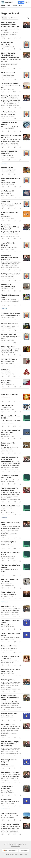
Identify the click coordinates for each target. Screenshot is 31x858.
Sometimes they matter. (8, 170)
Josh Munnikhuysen (13, 105)
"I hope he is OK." (6, 407)
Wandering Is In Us (7, 625)
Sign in (27, 2)
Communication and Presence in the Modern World (10, 697)
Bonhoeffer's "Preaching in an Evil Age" (11, 136)
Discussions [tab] (14, 18)
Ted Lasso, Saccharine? (9, 83)
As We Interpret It (7, 191)
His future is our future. (8, 114)
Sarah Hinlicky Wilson (14, 707)
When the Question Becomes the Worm (11, 421)
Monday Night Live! (7, 791)
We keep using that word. (9, 594)
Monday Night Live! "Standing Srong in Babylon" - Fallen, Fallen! (10, 55)
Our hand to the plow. (7, 361)
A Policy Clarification (9, 112)
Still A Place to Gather (9, 813)
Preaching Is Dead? (8, 347)
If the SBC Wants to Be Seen (9, 213)
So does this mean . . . (9, 359)
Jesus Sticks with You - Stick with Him (9, 152)
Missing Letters (7, 168)
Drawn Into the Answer (8, 182)
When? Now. (5, 201)
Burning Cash (6, 284)
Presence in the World (9, 646)
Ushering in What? (8, 592)
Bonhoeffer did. (6, 216)
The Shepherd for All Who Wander (10, 621)
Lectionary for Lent (8, 680)
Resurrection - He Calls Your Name (9, 580)
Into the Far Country (8, 606)
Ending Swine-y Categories (9, 648)
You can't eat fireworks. (8, 286)
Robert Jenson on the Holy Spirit (10, 523)
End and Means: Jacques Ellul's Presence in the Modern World (10, 744)
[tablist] (10, 18)
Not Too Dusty (6, 380)
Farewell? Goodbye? (8, 334)
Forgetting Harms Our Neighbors (9, 761)
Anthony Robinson (13, 831)
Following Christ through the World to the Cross (10, 97)
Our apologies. (5, 434)
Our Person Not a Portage (10, 313)
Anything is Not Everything (9, 247)
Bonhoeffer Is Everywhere (10, 669)
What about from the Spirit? (9, 127)
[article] (15, 30)
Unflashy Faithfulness (9, 713)
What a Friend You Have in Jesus (10, 634)
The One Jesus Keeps (7, 75)
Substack (7, 854)
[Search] (28, 18)
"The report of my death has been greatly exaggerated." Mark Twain (11, 349)
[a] (26, 24)
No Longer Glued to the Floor (10, 801)
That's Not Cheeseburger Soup (10, 296)
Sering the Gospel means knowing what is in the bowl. (9, 300)
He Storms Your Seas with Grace (10, 553)
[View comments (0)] (9, 49)
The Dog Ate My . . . (8, 405)
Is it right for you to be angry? (10, 480)
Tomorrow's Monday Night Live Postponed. (10, 431)
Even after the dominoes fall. (9, 816)
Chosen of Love (7, 42)
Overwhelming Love (8, 542)
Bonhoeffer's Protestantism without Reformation (9, 258)
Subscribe (21, 2)
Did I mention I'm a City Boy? (10, 326)
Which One (5, 370)
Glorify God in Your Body (10, 824)
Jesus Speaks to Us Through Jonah (9, 570)
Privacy (20, 844)
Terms (24, 844)
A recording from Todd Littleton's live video (11, 29)
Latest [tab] (4, 18)
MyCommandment (8, 73)
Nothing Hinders (6, 544)
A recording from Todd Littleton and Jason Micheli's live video (10, 101)
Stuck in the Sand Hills (9, 324)
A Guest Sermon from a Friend (10, 637)
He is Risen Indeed (6, 584)
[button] (3, 5)
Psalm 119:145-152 (7, 716)
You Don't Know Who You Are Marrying (10, 657)
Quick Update (5, 382)
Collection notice (15, 846)
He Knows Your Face (7, 276)
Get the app (23, 850)
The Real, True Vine (7, 155)
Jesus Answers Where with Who (10, 315)
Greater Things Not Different (8, 244)
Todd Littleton (10, 32)
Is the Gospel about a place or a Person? (10, 337)
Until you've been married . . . (10, 661)
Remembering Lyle (7, 671)
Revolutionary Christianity (10, 772)
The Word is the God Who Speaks (10, 566)
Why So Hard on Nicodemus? (7, 787)
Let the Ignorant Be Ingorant (8, 444)
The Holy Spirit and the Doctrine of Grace (9, 489)
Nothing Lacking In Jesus (10, 274)
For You (3, 510)
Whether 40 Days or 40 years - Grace (9, 476)
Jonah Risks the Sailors (8, 557)
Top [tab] (9, 18)
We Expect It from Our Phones (9, 123)
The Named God (6, 372)
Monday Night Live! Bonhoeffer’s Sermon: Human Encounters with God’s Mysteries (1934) (10, 25)
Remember (4, 764)
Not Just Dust (6, 799)
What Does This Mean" (9, 395)
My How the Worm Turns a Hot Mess (10, 417)
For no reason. (5, 44)
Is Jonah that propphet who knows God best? (9, 448)
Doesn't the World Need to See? (10, 179)
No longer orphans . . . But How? (11, 204)
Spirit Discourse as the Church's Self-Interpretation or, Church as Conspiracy (10, 459)
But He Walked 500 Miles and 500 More (10, 507)
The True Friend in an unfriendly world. (10, 86)
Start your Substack (11, 850)
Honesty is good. (6, 193)
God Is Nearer (5, 397)
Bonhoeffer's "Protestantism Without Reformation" (10, 227)
